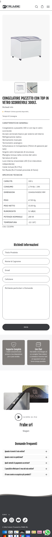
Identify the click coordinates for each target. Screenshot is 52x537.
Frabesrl (10, 527)
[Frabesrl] (11, 7)
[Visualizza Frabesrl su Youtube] (18, 520)
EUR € (4, 514)
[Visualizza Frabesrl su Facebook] (4, 520)
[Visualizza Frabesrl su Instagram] (11, 520)
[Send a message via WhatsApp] (47, 532)
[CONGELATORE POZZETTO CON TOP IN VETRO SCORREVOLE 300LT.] (20, 87)
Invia (26, 327)
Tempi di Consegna (9, 116)
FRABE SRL (24, 527)
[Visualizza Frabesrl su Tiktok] (25, 520)
